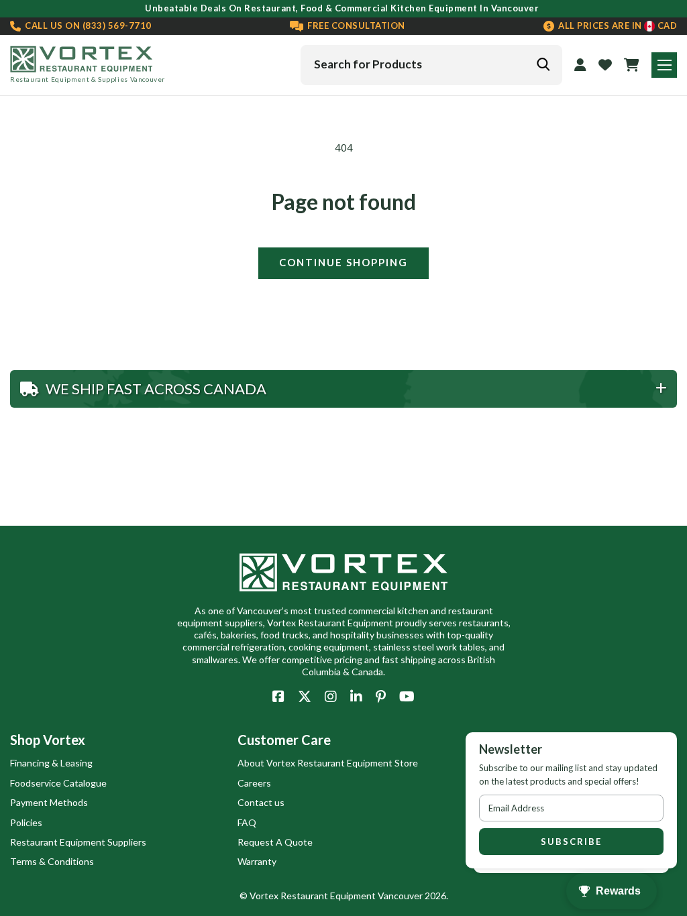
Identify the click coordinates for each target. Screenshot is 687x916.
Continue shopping (343, 262)
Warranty (256, 861)
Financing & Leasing (51, 762)
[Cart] (631, 65)
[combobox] (431, 65)
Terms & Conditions (52, 861)
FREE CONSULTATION (355, 26)
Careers (254, 783)
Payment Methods (49, 802)
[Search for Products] (542, 64)
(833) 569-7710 (87, 26)
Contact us (260, 802)
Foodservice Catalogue (58, 783)
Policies (26, 822)
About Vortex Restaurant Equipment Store (327, 762)
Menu (664, 65)
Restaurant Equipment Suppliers (78, 842)
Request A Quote (275, 842)
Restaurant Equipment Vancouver (351, 895)
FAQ (246, 822)
